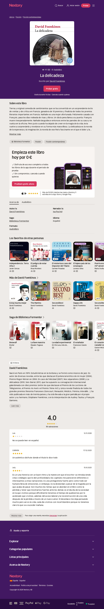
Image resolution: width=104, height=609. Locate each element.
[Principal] (93, 6)
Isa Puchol (57, 211)
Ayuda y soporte (21, 530)
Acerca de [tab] (14, 202)
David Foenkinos (57, 81)
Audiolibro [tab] (26, 202)
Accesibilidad (15, 585)
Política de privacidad (29, 585)
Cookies (50, 585)
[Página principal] (31, 5)
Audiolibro (14, 229)
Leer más (15, 406)
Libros (11, 17)
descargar (53, 516)
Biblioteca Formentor (19, 221)
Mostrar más (15, 134)
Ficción (18, 17)
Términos (42, 585)
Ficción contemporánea (32, 17)
